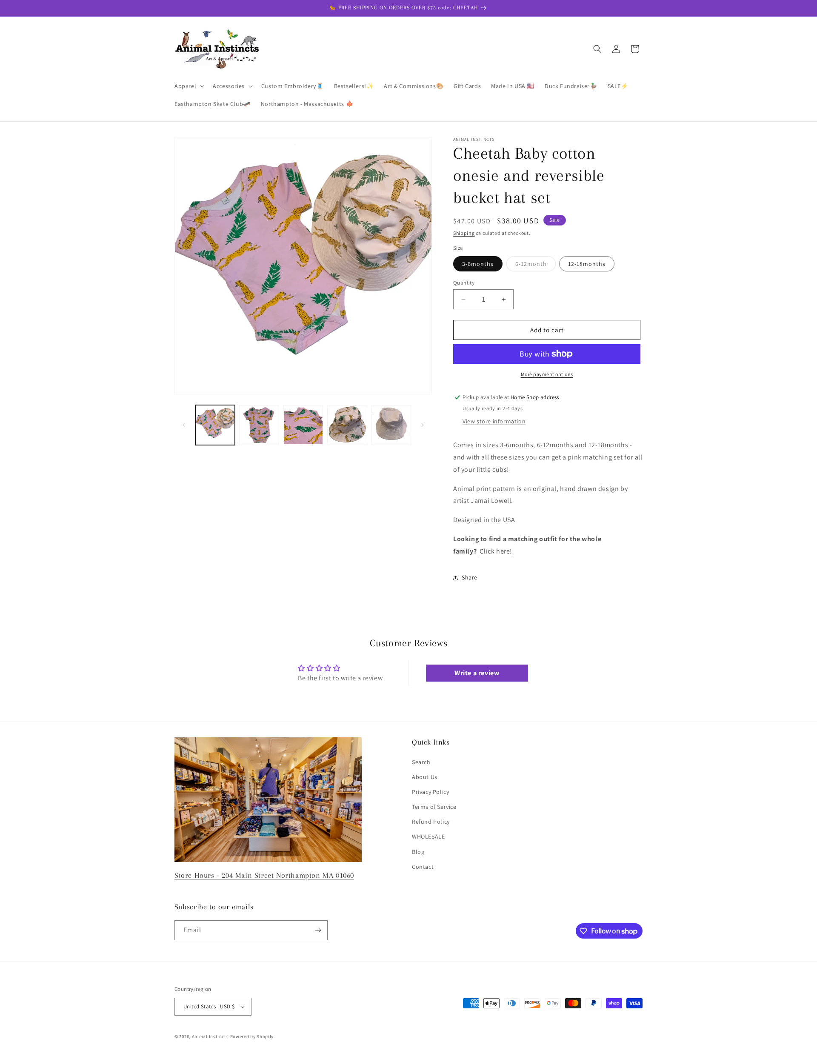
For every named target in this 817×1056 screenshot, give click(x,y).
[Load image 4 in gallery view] (347, 425)
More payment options (547, 374)
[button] (188, 86)
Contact (423, 866)
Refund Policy (431, 821)
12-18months (587, 264)
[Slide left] (183, 425)
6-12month (535, 265)
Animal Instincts (210, 1036)
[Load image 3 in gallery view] (303, 425)
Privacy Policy (430, 792)
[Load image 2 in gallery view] (259, 425)
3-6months (478, 264)
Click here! (496, 551)
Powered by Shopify (252, 1036)
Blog (418, 852)
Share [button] (469, 577)
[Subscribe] (318, 930)
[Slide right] (422, 425)
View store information (494, 421)
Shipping (464, 233)
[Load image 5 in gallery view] (391, 425)
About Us (424, 777)
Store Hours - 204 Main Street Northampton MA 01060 (264, 875)
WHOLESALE (428, 836)
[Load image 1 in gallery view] (215, 425)
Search (421, 762)
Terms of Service (434, 807)
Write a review (476, 672)
